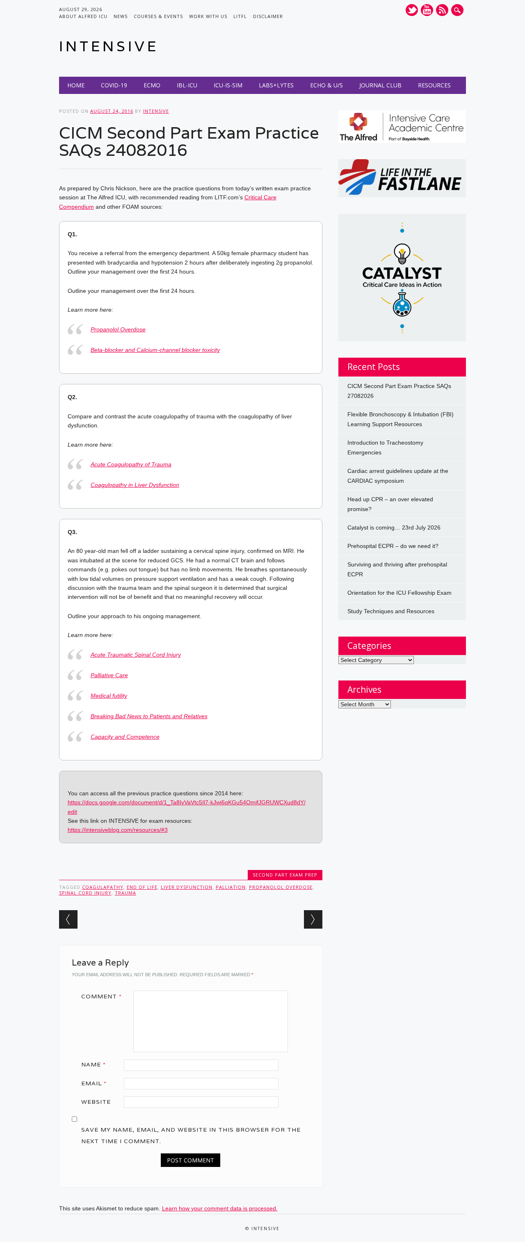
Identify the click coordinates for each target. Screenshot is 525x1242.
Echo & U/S (326, 85)
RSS (442, 10)
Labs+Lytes (276, 85)
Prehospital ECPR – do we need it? (392, 546)
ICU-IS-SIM (228, 85)
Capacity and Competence (125, 736)
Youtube (427, 10)
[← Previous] (68, 919)
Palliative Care (109, 675)
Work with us (208, 16)
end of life (142, 887)
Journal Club (380, 85)
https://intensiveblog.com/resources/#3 (118, 829)
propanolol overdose (281, 887)
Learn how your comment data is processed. (220, 1208)
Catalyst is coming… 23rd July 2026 (394, 527)
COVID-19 (114, 85)
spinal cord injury (85, 893)
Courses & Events (158, 16)
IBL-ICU (187, 85)
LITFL (240, 16)
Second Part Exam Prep (285, 875)
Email (94, 1083)
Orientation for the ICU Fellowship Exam (399, 592)
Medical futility (109, 695)
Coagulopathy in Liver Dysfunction (135, 485)
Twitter (412, 10)
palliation (231, 887)
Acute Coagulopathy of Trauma (131, 464)
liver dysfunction (186, 887)
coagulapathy (102, 887)
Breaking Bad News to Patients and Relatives (149, 716)
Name (93, 1064)
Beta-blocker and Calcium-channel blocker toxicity (155, 350)
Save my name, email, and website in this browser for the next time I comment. (191, 1135)
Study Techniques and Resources (390, 611)
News (121, 16)
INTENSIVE (109, 46)
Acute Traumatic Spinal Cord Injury (136, 654)
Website (96, 1101)
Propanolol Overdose (118, 329)
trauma (125, 893)
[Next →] (313, 919)
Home (75, 85)
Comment (101, 996)
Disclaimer (268, 16)
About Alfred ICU (83, 16)
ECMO (152, 85)
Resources (434, 85)
